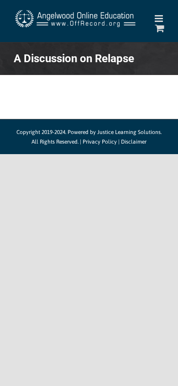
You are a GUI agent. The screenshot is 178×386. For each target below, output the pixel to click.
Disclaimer (134, 142)
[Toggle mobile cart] (159, 28)
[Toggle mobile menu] (159, 18)
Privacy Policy (100, 142)
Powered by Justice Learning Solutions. (115, 132)
